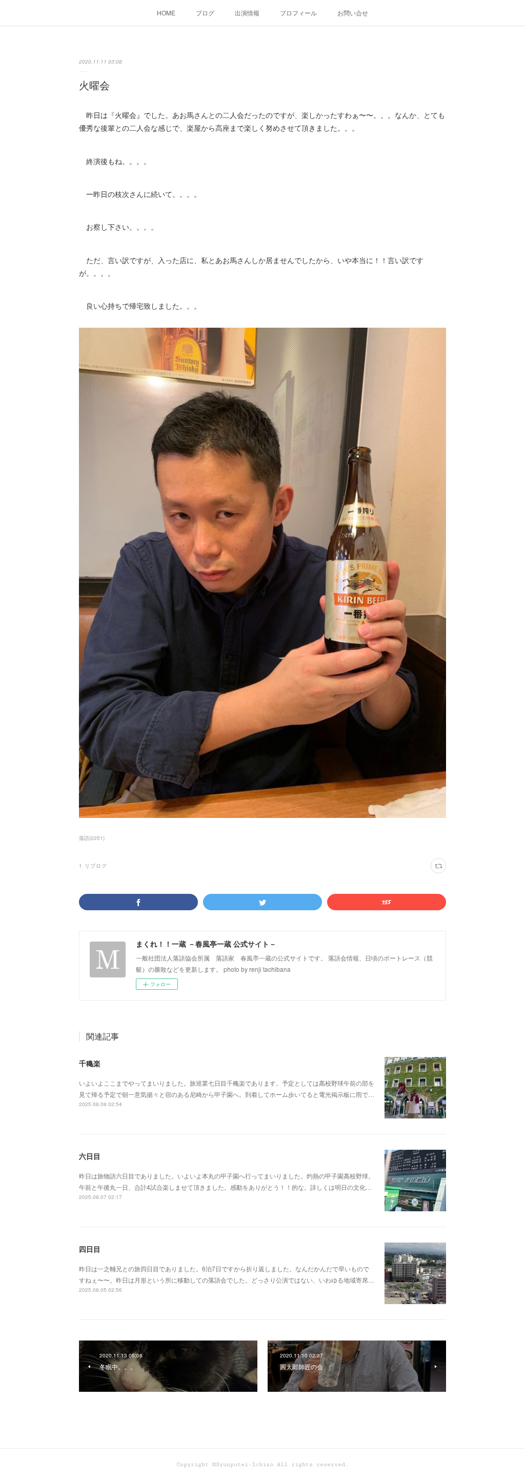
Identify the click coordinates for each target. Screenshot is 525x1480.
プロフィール (298, 12)
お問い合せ (352, 12)
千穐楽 (89, 1063)
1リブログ (93, 865)
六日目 (89, 1156)
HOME (166, 12)
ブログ (205, 12)
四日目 (89, 1249)
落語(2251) (92, 838)
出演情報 (247, 12)
